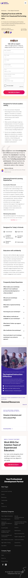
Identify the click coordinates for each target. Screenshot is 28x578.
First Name (6, 55)
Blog (2, 503)
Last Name (6, 60)
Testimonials (4, 500)
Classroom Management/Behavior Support (6, 523)
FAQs (2, 555)
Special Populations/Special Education (19, 517)
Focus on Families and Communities (6, 536)
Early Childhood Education (7, 539)
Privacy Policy (4, 561)
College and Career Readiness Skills (5, 531)
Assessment (17, 542)
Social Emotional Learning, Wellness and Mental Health (21, 523)
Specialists (3, 545)
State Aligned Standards (13, 10)
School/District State (9, 74)
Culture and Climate (19, 539)
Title (5, 69)
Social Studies (4, 528)
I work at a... (7, 79)
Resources (3, 497)
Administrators (18, 545)
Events (3, 494)
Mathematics (18, 530)
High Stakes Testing (6, 542)
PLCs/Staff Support (5, 519)
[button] (25, 2)
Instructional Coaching (6, 491)
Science (16, 527)
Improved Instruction (19, 533)
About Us (3, 558)
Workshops (3, 10)
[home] (4, 3)
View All (25, 404)
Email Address (7, 50)
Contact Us (4, 506)
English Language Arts (20, 536)
